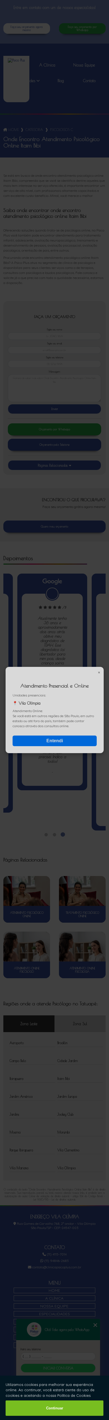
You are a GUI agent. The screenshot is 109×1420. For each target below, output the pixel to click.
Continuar (54, 1408)
